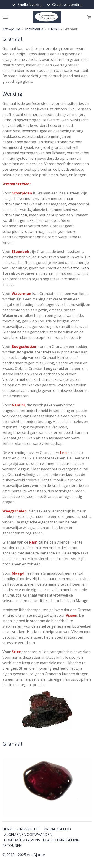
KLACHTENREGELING (61, 840)
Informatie (34, 29)
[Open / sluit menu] (5, 17)
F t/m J (53, 29)
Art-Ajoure (11, 29)
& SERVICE (21, 845)
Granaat (70, 29)
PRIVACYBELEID (57, 829)
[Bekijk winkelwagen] (89, 17)
